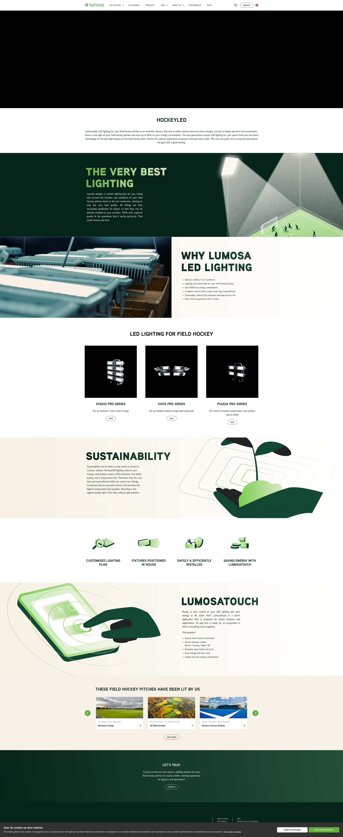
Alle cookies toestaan (323, 830)
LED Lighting (115, 5)
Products (150, 5)
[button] (123, 5)
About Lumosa (222, 818)
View (111, 418)
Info (163, 5)
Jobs (239, 818)
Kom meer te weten (232, 831)
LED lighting (221, 821)
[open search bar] (235, 5)
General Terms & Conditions (247, 821)
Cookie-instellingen (292, 830)
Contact (247, 5)
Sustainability (97, 501)
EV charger (133, 5)
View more (171, 737)
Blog (209, 5)
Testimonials (195, 5)
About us (176, 5)
